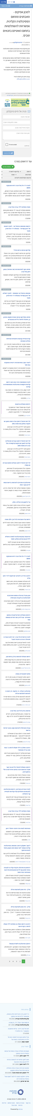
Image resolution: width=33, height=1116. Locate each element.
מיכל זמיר (28, 822)
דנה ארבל (28, 783)
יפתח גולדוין (27, 651)
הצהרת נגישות (20, 1103)
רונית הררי (28, 570)
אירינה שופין (27, 513)
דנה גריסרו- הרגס (26, 705)
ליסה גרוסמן (27, 685)
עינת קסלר (27, 883)
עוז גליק (28, 955)
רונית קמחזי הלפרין (26, 609)
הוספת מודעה (7, 167)
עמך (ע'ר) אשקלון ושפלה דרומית (22, 861)
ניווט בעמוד (4, 6)
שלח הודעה (7, 153)
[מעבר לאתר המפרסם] (16, 103)
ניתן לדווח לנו (10, 95)
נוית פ (29, 840)
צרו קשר (28, 1103)
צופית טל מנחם (26, 722)
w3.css (20, 1109)
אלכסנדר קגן (27, 415)
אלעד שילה (27, 938)
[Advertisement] (16, 984)
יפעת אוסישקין (27, 631)
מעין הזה (28, 550)
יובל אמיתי (28, 805)
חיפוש (2, 2)
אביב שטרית (27, 589)
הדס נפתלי (27, 901)
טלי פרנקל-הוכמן (26, 496)
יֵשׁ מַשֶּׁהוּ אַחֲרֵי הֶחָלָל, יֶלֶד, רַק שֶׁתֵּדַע (19, 1022)
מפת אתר (14, 1105)
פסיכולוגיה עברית (24, 6)
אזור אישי (10, 2)
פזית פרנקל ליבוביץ (25, 668)
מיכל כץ (28, 398)
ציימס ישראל (27, 435)
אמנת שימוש (11, 1103)
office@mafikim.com (23, 79)
